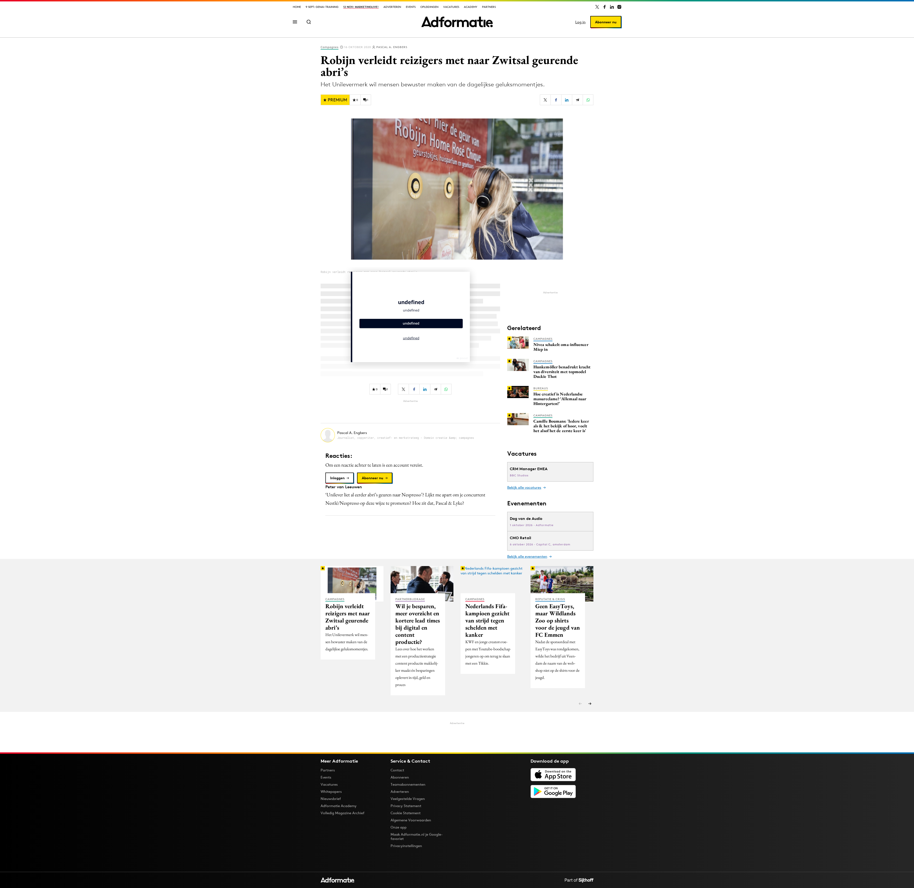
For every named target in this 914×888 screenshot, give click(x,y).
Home (297, 7)
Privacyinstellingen (406, 846)
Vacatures (451, 7)
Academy (470, 7)
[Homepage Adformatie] (457, 22)
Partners (489, 7)
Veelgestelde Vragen (408, 798)
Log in (580, 22)
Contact (397, 770)
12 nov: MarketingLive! (361, 7)
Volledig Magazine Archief (342, 813)
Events (411, 7)
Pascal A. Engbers (391, 47)
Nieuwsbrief (331, 798)
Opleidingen (429, 7)
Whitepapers (331, 791)
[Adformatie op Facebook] (604, 7)
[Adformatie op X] (597, 7)
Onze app (399, 827)
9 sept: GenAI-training (322, 7)
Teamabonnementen (408, 784)
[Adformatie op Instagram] (619, 7)
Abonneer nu (605, 22)
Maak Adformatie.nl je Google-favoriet (417, 836)
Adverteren (392, 7)
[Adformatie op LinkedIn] (612, 7)
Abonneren (400, 777)
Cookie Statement (406, 813)
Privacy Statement (406, 806)
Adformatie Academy (339, 806)
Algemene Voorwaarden (411, 820)
